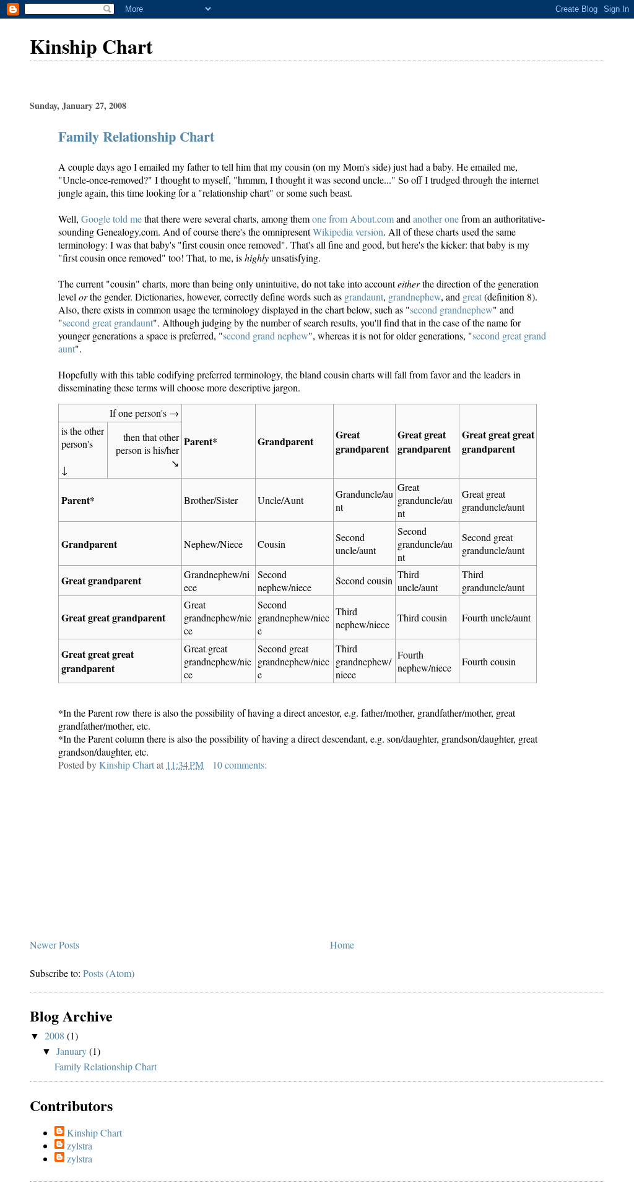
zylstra (79, 1145)
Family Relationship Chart (136, 136)
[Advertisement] (122, 848)
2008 (56, 1035)
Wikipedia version (348, 231)
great (472, 296)
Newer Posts (54, 944)
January (72, 1050)
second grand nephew (265, 335)
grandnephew (414, 296)
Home (342, 944)
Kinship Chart (91, 46)
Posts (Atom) (108, 972)
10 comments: (240, 764)
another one (436, 218)
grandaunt (363, 296)
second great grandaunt (108, 322)
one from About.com (353, 218)
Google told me (111, 218)
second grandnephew (451, 309)
